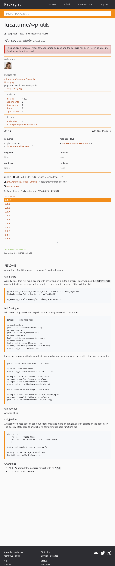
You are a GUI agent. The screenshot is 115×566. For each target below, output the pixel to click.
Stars (9, 108)
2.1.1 (7, 235)
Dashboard (46, 564)
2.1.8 (7, 207)
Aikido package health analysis (22, 124)
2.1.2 (7, 231)
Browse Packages (49, 555)
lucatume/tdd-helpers (18, 146)
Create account (85, 4)
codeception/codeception (75, 143)
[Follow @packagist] (103, 553)
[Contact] (96, 553)
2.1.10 (8, 200)
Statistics (45, 552)
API (5, 560)
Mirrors (7, 564)
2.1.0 (7, 239)
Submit (67, 4)
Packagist (12, 4)
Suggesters (12, 105)
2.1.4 (7, 223)
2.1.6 (7, 215)
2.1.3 (7, 227)
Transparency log (13, 88)
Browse (52, 4)
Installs (10, 98)
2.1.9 (7, 203)
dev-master (10, 196)
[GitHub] (109, 553)
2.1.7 (7, 211)
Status (44, 560)
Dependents (13, 101)
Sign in (104, 4)
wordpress (13, 186)
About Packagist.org (13, 552)
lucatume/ (17, 24)
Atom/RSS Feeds (12, 555)
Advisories (12, 121)
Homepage (9, 82)
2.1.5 (7, 219)
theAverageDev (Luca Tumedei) (22, 181)
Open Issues (13, 111)
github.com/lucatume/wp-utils (19, 79)
